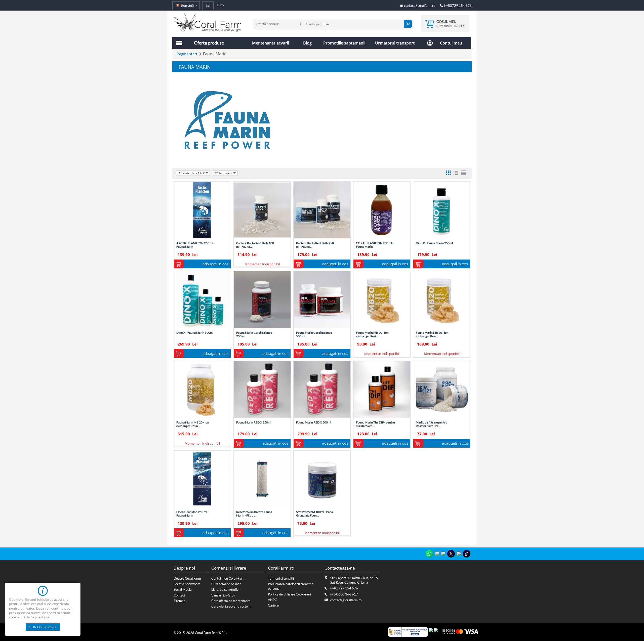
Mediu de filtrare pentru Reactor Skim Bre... (431, 424)
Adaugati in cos (215, 264)
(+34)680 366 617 (344, 594)
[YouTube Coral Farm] (459, 553)
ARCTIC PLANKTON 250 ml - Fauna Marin (195, 244)
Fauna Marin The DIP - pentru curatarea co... (375, 424)
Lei (208, 5)
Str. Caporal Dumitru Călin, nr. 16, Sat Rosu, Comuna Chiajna (354, 580)
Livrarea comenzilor (225, 589)
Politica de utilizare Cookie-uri (289, 594)
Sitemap (179, 601)
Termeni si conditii (281, 578)
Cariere (273, 605)
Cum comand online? (226, 584)
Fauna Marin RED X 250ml (253, 422)
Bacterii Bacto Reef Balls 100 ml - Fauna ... (255, 244)
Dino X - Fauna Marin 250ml (434, 243)
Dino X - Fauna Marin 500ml (194, 332)
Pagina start (187, 53)
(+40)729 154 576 (457, 6)
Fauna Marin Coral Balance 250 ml (254, 334)
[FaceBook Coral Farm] (443, 553)
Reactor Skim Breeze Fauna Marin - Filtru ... (254, 513)
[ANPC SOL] (431, 631)
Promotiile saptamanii (344, 43)
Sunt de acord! (42, 627)
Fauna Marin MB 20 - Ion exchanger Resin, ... (372, 334)
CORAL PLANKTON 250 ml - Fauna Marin (374, 244)
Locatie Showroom (187, 584)
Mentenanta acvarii (270, 43)
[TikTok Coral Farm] (466, 554)
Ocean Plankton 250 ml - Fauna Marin (192, 513)
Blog (307, 43)
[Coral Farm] (207, 22)
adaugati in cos (395, 443)
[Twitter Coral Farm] (451, 554)
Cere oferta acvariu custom (231, 606)
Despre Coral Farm (187, 578)
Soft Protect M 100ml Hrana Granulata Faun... (314, 513)
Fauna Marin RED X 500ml (313, 422)
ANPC (272, 600)
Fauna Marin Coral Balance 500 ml (314, 334)
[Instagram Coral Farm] (437, 553)
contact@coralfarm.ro (419, 6)
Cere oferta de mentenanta (231, 601)
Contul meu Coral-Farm (228, 578)
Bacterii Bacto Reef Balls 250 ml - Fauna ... (315, 244)
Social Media (183, 589)
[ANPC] (408, 631)
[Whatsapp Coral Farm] (429, 554)
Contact (179, 595)
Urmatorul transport (395, 43)
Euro (220, 5)
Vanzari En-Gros (223, 595)
